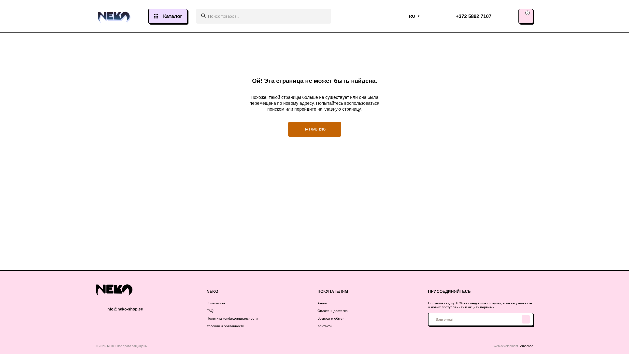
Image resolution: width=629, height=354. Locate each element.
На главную (314, 129)
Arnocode (526, 346)
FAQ (210, 311)
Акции (322, 303)
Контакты (324, 326)
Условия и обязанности (225, 326)
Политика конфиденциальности (232, 318)
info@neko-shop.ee (124, 309)
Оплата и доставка (332, 311)
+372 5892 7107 (473, 16)
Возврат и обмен (330, 318)
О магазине (216, 303)
